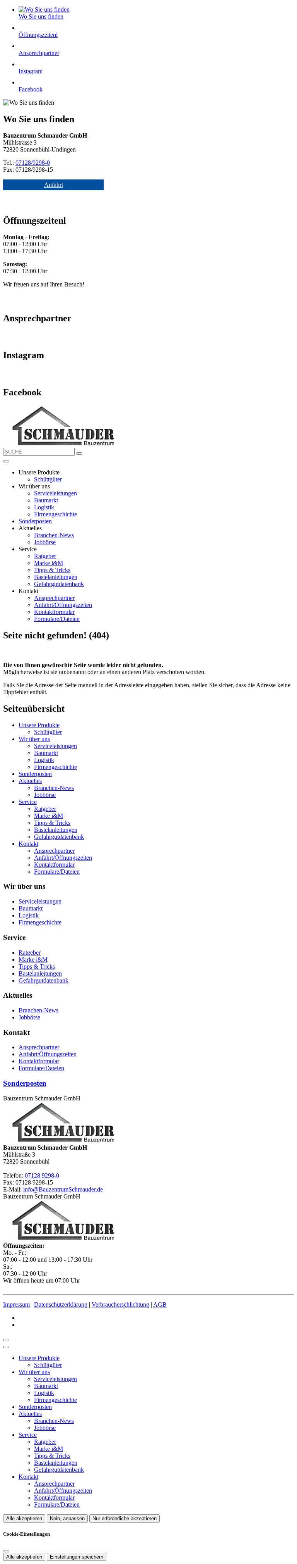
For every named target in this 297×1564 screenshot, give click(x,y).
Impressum (16, 1304)
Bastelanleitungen (55, 577)
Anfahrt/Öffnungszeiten (63, 605)
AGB (160, 1304)
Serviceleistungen (55, 493)
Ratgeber (45, 556)
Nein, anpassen (67, 1518)
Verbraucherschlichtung (120, 1304)
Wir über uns (34, 739)
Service (28, 801)
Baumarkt (46, 500)
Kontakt (28, 843)
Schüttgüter (48, 479)
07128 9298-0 (42, 1175)
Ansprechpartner (54, 598)
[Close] (6, 1347)
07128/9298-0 (32, 162)
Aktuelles (30, 781)
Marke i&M (48, 563)
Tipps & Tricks (52, 570)
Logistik (44, 507)
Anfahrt (53, 184)
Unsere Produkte (39, 725)
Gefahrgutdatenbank (59, 584)
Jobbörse (45, 542)
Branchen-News (54, 535)
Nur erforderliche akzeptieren (124, 1518)
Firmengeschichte (55, 514)
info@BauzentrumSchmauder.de (63, 1189)
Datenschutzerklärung (60, 1304)
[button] (6, 461)
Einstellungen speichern (76, 1557)
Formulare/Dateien (57, 619)
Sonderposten (35, 521)
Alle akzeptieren (24, 1518)
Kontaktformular (54, 612)
